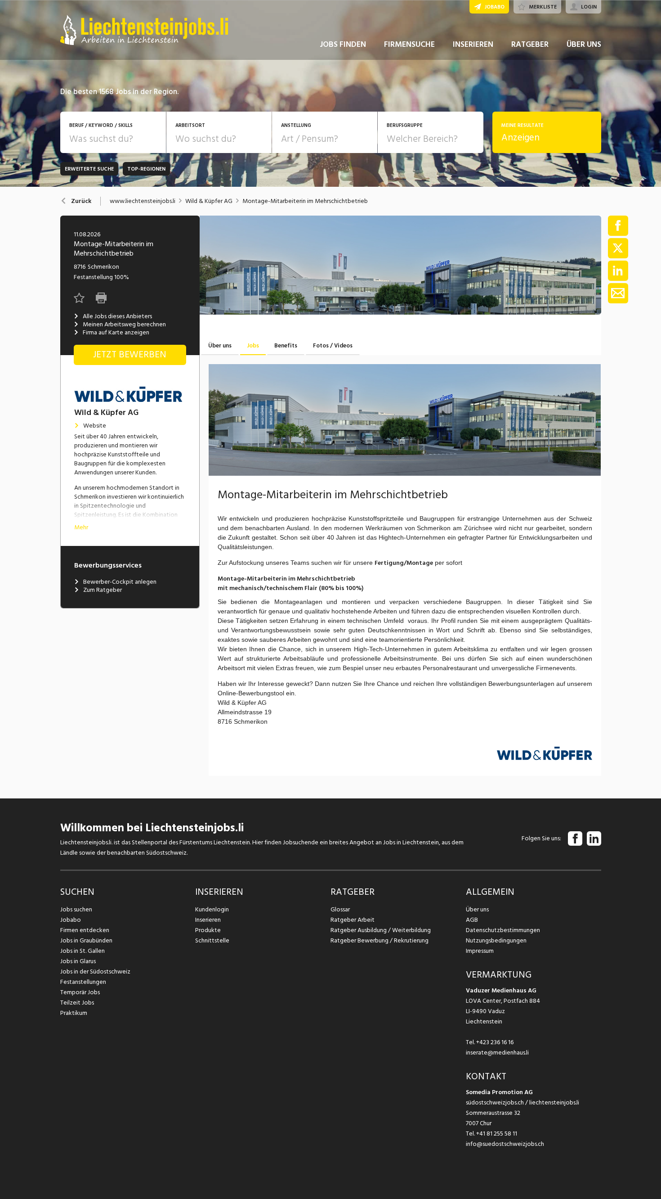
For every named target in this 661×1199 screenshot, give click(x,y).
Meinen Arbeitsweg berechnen (124, 324)
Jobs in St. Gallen (82, 951)
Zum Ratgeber (102, 590)
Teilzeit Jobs (77, 1002)
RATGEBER (530, 44)
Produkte (208, 930)
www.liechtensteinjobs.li (142, 201)
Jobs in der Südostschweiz (95, 971)
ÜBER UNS (584, 44)
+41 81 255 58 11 (496, 1133)
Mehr (81, 527)
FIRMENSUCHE (409, 44)
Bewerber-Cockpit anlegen (119, 582)
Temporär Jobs (80, 992)
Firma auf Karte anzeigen (116, 333)
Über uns (477, 909)
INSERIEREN (473, 44)
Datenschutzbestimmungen (503, 930)
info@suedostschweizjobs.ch (505, 1144)
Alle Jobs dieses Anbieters (117, 316)
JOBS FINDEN (343, 44)
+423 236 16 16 (495, 1042)
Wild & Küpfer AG (208, 201)
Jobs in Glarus (78, 961)
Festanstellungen (83, 982)
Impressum (480, 951)
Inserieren (208, 920)
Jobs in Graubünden (86, 940)
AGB (472, 920)
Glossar (340, 909)
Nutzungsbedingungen (496, 940)
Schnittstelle (212, 940)
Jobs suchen (76, 909)
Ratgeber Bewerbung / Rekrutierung (379, 940)
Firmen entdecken (84, 930)
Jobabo (70, 920)
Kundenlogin (212, 909)
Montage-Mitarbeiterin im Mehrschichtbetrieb (305, 201)
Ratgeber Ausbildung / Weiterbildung (380, 930)
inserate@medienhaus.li (497, 1052)
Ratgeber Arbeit (352, 920)
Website (94, 426)
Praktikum (73, 1013)
